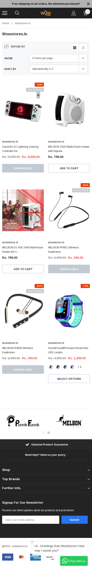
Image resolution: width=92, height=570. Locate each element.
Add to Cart (69, 168)
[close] (88, 4)
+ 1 (80, 366)
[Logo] (45, 13)
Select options (69, 378)
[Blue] (50, 367)
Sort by (10, 69)
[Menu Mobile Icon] (4, 13)
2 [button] (48, 432)
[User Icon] (73, 13)
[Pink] (72, 367)
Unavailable (23, 168)
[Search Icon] (17, 13)
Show (8, 58)
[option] (47, 4)
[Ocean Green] (65, 367)
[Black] (58, 367)
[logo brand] (23, 421)
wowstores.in (23, 23)
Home (5, 23)
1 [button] (43, 432)
